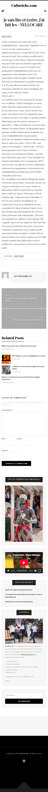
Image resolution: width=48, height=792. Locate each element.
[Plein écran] (39, 570)
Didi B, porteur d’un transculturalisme (19, 602)
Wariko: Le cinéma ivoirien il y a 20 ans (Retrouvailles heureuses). (21, 378)
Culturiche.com (24, 5)
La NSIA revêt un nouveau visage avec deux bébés (28, 368)
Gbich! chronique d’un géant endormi (18, 590)
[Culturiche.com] (24, 761)
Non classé (6, 36)
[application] (24, 562)
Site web (5, 450)
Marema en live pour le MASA (28, 320)
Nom (4, 439)
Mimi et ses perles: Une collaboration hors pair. (19, 346)
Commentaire (7, 410)
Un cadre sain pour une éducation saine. (21, 299)
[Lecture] (8, 570)
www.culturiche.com (28, 654)
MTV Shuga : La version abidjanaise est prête (29, 356)
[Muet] (35, 570)
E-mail (19, 439)
